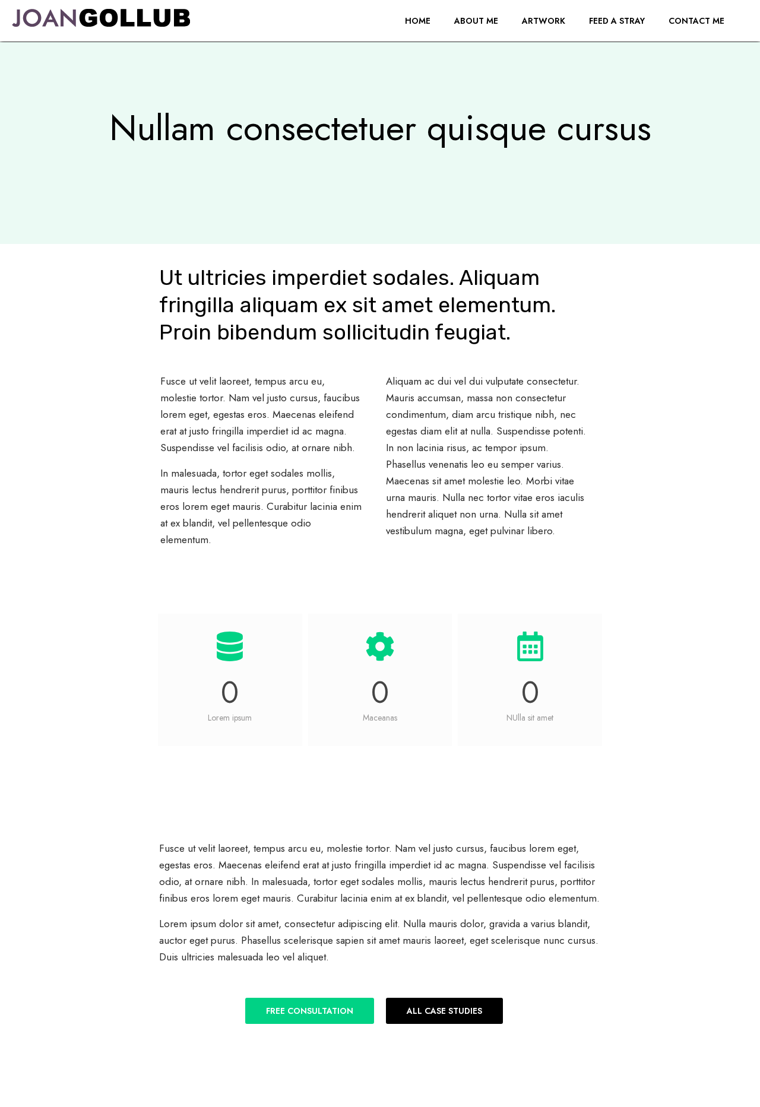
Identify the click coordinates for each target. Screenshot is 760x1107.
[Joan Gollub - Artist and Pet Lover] (101, 21)
